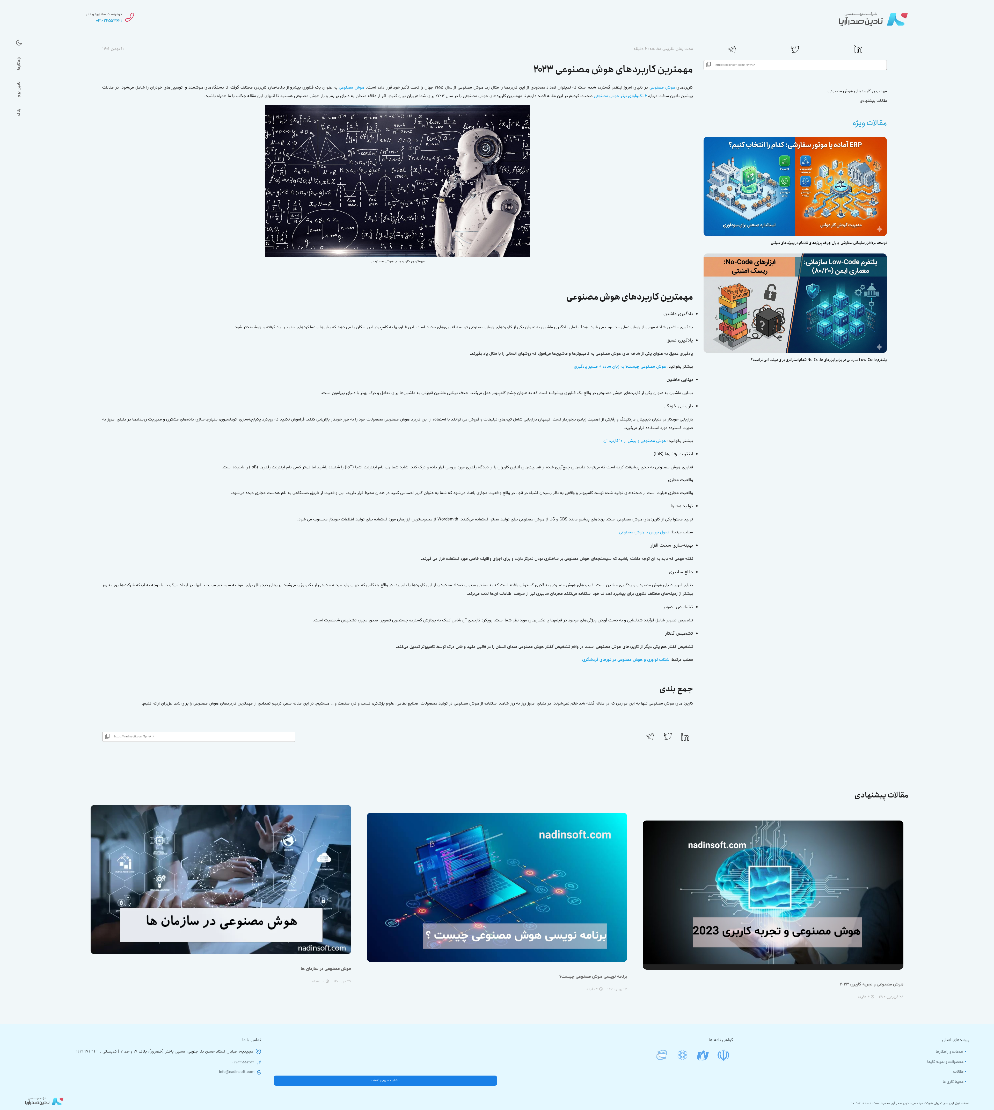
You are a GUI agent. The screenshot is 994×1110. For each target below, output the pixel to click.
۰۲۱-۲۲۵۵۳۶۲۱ (243, 1062)
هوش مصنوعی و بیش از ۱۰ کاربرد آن (634, 441)
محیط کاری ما (953, 1082)
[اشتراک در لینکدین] (858, 51)
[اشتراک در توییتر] (795, 53)
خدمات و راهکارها (950, 1052)
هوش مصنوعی (662, 87)
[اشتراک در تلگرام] (732, 53)
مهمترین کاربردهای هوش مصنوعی (857, 91)
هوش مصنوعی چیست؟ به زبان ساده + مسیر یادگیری (620, 366)
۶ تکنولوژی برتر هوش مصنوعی (620, 96)
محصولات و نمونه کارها (945, 1062)
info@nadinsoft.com (236, 1072)
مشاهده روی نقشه (385, 1080)
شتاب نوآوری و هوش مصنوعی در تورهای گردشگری (625, 660)
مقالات (958, 1072)
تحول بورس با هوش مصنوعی (644, 532)
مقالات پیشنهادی (873, 101)
